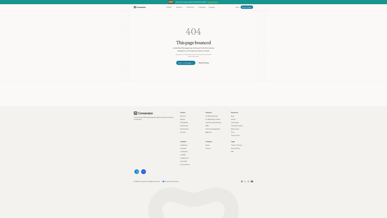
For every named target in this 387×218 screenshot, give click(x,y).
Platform (183, 116)
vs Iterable (183, 161)
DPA (232, 151)
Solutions (179, 7)
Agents (182, 119)
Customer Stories (237, 126)
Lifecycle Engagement (212, 129)
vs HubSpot (184, 151)
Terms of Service (236, 145)
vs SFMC (183, 155)
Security (183, 132)
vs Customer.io (185, 164)
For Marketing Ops (211, 116)
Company (212, 7)
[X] (245, 181)
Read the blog (204, 63)
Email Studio (184, 126)
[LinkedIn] (242, 181)
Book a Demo (246, 7)
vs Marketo (183, 145)
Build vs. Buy (235, 129)
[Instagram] (248, 181)
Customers (202, 7)
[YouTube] (252, 181)
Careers (208, 148)
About (207, 145)
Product (169, 7)
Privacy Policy (235, 148)
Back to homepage (184, 63)
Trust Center (235, 135)
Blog (232, 116)
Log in (237, 7)
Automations (184, 129)
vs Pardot (183, 148)
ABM (207, 126)
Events (233, 119)
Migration (208, 132)
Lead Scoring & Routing (213, 122)
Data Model (184, 122)
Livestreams (235, 122)
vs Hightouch (184, 158)
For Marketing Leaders (212, 119)
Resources (190, 7)
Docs (232, 132)
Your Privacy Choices (172, 181)
